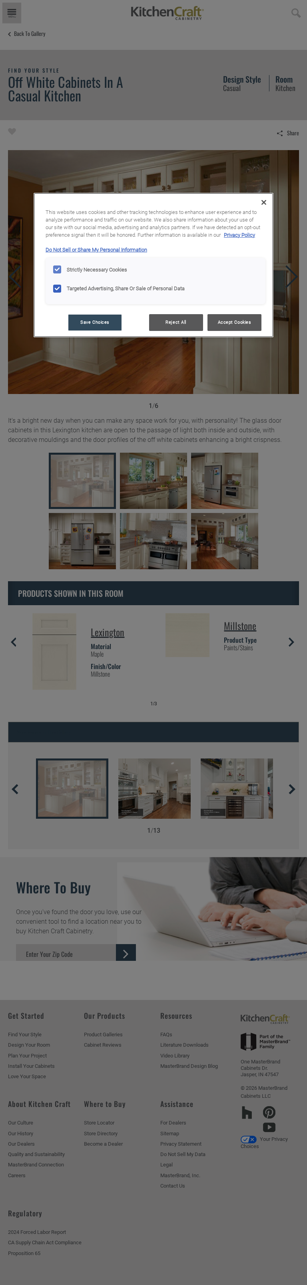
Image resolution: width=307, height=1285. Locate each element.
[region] (153, 265)
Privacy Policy (239, 235)
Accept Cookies (234, 322)
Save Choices (95, 322)
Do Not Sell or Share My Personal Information (96, 250)
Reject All (175, 322)
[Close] (264, 202)
